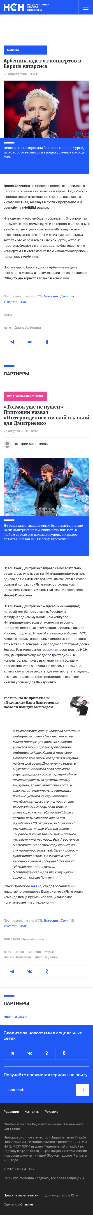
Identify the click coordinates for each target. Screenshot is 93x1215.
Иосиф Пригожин (17, 957)
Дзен (64, 296)
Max (23, 302)
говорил (48, 650)
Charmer (26, 1204)
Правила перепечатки (21, 1195)
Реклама (51, 1112)
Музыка (50, 952)
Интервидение (46, 957)
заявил (35, 886)
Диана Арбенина (27, 327)
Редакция (11, 1112)
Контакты (31, 1112)
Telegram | (12, 302)
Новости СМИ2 (15, 1017)
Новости (51, 296)
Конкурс (34, 952)
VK (72, 296)
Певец (19, 952)
